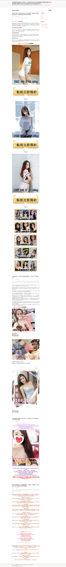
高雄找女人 (21, 490)
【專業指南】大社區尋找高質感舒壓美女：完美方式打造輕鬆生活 (25, 277)
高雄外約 (34, 282)
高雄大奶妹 (37, 489)
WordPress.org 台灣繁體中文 (45, 27)
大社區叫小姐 (20, 296)
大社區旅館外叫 (24, 282)
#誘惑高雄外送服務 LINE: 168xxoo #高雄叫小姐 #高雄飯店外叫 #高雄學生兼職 (25, 419)
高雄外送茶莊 (34, 489)
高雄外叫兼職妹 (29, 489)
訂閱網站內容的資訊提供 (44, 24)
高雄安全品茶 (18, 490)
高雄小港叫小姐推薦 (23, 43)
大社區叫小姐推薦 (16, 307)
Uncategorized (43, 14)
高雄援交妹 (28, 490)
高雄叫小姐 (26, 489)
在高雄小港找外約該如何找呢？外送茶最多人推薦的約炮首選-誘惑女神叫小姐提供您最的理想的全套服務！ (25, 14)
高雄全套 (18, 16)
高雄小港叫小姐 (16, 39)
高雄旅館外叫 (31, 490)
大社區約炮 (28, 298)
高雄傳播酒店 (21, 489)
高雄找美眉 (24, 490)
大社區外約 (34, 295)
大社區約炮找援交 (28, 282)
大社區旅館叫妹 (21, 282)
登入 (41, 23)
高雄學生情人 (15, 490)
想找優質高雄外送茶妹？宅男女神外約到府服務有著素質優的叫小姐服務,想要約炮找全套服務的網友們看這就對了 (32, 3)
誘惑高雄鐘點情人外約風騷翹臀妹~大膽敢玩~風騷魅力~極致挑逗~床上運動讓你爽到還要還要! (25, 485)
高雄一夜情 (32, 282)
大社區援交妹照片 (18, 282)
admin (14, 16)
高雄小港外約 (15, 21)
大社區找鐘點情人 (14, 282)
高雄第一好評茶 (34, 490)
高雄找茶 (26, 490)
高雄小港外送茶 (16, 29)
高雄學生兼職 (36, 282)
